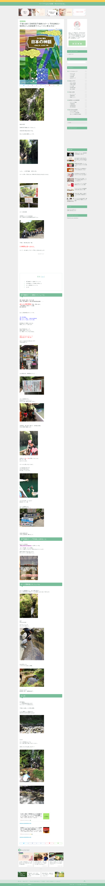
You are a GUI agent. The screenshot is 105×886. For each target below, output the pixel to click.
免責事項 (29, 884)
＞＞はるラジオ (70, 54)
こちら (78, 38)
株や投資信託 (78, 106)
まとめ (27, 287)
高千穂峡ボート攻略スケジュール (33, 281)
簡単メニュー (78, 97)
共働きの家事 (77, 92)
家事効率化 (78, 95)
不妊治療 (78, 76)
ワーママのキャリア (77, 71)
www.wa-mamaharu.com (25, 823)
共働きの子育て (22, 21)
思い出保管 (78, 89)
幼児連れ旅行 (78, 87)
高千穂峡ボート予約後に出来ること (34, 283)
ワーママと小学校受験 (78, 112)
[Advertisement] (41, 263)
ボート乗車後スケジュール (32, 285)
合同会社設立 (78, 105)
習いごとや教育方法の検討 (78, 114)
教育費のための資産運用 (77, 100)
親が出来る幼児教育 (77, 109)
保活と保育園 (78, 83)
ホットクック (78, 94)
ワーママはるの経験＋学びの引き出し (52, 4)
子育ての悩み (78, 84)
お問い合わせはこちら (71, 210)
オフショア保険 (78, 102)
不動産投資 (78, 103)
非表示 (43, 276)
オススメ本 (78, 73)
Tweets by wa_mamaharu (72, 218)
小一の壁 (78, 86)
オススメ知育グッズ (78, 111)
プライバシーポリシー (71, 209)
